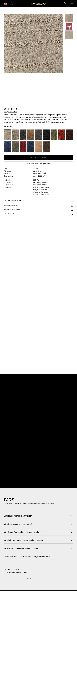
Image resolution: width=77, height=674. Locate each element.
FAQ (41, 634)
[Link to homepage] (39, 3)
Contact (29, 578)
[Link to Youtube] (16, 621)
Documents (61, 634)
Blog (41, 638)
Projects (24, 634)
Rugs (5, 638)
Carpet (6, 630)
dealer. (60, 652)
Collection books (27, 630)
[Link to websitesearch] (12, 4)
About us (42, 630)
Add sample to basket (38, 157)
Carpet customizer (9, 641)
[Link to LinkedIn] (12, 621)
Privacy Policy (8, 656)
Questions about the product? (38, 163)
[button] (5, 3)
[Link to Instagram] (5, 621)
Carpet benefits (26, 641)
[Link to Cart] (66, 4)
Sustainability (26, 638)
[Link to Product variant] (7, 134)
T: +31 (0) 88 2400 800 (12, 613)
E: (13, 615)
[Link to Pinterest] (9, 621)
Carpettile (7, 634)
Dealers (60, 630)
